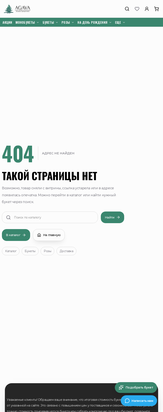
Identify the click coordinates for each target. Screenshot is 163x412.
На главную (52, 235)
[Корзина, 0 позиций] (156, 8)
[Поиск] (127, 8)
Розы (47, 251)
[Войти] (146, 8)
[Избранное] (136, 8)
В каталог (13, 235)
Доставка (66, 251)
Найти (109, 217)
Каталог (10, 251)
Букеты (30, 251)
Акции (7, 22)
